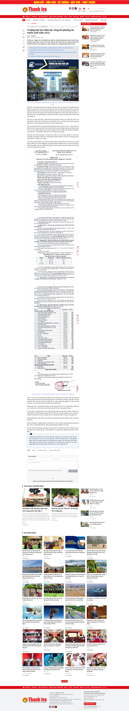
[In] (23, 50)
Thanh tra (34, 16)
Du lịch (87, 16)
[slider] (94, 8)
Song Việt (53, 518)
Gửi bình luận (73, 471)
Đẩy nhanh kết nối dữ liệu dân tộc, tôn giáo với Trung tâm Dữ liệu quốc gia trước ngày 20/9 (32, 552)
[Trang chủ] (23, 16)
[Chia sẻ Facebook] (23, 30)
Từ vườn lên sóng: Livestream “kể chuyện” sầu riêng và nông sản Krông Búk (96, 669)
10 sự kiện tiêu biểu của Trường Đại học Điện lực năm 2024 (45, 56)
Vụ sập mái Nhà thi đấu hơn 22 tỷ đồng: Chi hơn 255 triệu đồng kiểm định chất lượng (53, 576)
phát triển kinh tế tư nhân (78, 20)
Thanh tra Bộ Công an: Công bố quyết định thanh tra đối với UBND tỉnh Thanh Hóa (97, 28)
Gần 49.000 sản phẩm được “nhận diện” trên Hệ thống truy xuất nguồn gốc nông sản (96, 576)
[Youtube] (73, 8)
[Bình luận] (23, 47)
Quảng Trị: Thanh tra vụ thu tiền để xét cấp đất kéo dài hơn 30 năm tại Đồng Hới (75, 576)
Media (65, 16)
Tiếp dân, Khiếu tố (43, 16)
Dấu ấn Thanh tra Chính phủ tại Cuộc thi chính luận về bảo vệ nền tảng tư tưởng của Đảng (31, 669)
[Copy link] (23, 40)
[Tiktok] (76, 8)
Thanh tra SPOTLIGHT (96, 16)
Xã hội (70, 16)
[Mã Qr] (23, 43)
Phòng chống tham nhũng (56, 16)
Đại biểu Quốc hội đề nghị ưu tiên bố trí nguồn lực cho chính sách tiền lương (75, 669)
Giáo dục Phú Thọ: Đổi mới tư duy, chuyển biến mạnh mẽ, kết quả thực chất (96, 513)
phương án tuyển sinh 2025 (54, 450)
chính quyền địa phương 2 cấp (94, 20)
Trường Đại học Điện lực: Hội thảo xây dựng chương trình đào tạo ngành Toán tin (51, 47)
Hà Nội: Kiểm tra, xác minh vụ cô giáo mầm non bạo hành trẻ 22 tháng (96, 502)
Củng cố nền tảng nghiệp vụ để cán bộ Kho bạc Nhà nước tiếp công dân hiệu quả (31, 645)
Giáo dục (33, 23)
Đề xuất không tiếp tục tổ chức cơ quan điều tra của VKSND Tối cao (97, 47)
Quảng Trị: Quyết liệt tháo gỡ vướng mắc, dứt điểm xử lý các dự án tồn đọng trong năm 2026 (32, 576)
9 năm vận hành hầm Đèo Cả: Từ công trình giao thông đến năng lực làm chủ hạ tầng (74, 622)
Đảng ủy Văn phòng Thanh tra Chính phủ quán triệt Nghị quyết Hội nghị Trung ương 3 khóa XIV (75, 645)
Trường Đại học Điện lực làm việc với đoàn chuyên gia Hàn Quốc (46, 50)
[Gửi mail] (23, 37)
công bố (33, 450)
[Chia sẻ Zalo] (23, 33)
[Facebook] (70, 8)
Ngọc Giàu (24, 523)
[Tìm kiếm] (106, 16)
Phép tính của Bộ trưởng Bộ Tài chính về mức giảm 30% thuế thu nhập (96, 622)
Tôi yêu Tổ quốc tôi (64, 20)
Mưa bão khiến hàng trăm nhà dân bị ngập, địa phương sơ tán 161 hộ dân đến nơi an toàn (96, 552)
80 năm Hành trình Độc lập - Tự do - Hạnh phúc (45, 20)
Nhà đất (82, 16)
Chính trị (27, 16)
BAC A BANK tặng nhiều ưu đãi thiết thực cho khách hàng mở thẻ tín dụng (32, 622)
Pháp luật (76, 16)
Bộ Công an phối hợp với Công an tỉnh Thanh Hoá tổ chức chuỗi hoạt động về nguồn (53, 552)
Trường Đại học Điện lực (42, 450)
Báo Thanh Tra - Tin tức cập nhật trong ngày (34, 9)
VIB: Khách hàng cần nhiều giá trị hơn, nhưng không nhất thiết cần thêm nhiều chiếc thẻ (53, 622)
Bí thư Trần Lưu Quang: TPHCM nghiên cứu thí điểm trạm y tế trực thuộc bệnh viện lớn (97, 55)
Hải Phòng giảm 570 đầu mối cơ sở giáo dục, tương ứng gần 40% (96, 490)
